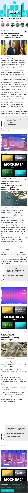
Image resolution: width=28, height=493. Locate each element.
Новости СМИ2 (4, 153)
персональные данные (14, 484)
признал (15, 103)
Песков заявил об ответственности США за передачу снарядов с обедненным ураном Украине (15, 435)
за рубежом (7, 130)
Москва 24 (14, 18)
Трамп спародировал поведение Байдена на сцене (15, 119)
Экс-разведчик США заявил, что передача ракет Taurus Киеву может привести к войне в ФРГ (16, 270)
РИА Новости (9, 217)
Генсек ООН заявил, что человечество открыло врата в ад (16, 123)
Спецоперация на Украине (11, 443)
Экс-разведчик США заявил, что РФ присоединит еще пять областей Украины (16, 275)
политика (3, 130)
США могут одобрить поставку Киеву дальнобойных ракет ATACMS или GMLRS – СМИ (16, 430)
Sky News (3, 364)
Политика (14, 31)
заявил (13, 254)
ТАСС (24, 68)
